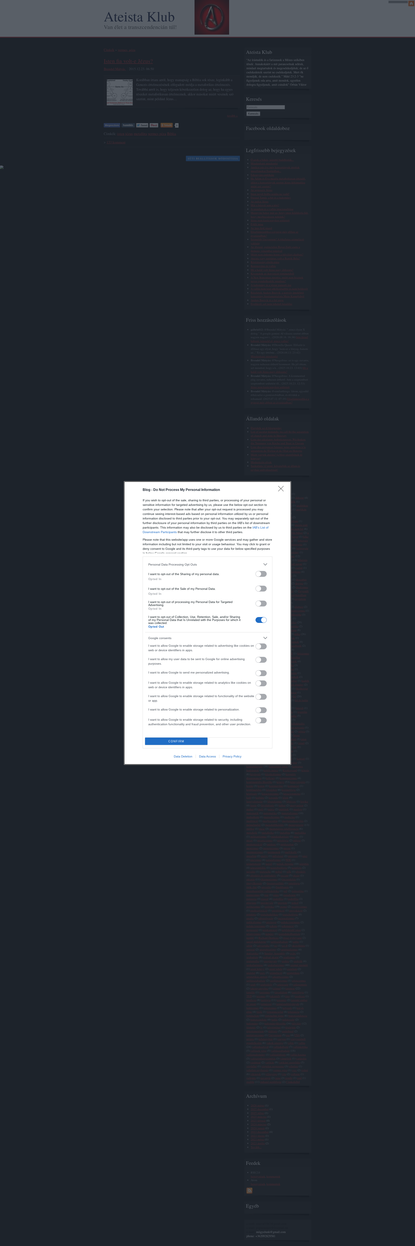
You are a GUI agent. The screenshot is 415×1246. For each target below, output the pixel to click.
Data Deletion (183, 756)
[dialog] (207, 623)
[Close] (282, 490)
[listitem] (207, 564)
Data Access (207, 756)
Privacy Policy (232, 756)
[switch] (261, 574)
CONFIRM (176, 741)
